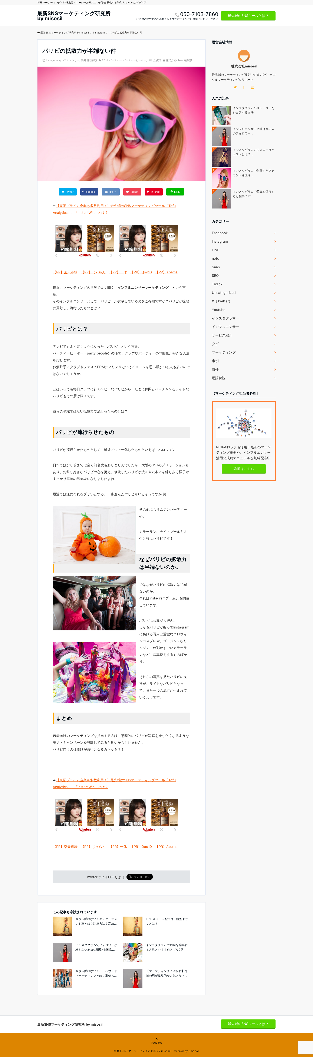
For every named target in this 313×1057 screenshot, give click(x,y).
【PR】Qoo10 (141, 272)
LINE (215, 250)
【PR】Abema (166, 272)
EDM (105, 60)
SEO (215, 275)
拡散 (158, 60)
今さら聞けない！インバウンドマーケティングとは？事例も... (96, 973)
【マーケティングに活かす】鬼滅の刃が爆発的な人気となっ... (167, 973)
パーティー (115, 60)
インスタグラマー (225, 318)
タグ (215, 344)
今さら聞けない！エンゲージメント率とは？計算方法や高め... (96, 921)
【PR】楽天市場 (65, 272)
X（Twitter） (222, 301)
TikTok (217, 284)
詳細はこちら (244, 469)
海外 (215, 369)
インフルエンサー (69, 60)
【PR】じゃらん (93, 272)
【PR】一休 (118, 272)
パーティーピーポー (134, 60)
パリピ (151, 60)
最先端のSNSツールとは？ (248, 15)
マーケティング (224, 352)
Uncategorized (224, 292)
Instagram (52, 60)
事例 (83, 60)
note (215, 258)
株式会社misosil (244, 66)
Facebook (220, 233)
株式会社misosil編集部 (179, 60)
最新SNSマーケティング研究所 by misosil (74, 16)
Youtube (218, 310)
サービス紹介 (222, 335)
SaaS (216, 267)
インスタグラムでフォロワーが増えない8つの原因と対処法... (96, 947)
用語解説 (92, 60)
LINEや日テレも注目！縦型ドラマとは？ (167, 921)
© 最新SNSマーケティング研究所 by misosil (142, 1051)
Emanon (194, 1051)
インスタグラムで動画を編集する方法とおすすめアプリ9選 (167, 947)
